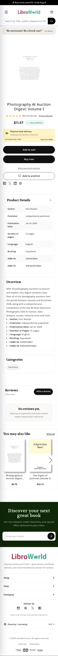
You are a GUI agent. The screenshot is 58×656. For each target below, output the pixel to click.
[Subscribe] (51, 536)
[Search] (52, 21)
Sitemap (22, 644)
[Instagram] (18, 608)
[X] (9, 183)
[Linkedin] (15, 183)
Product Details (18, 200)
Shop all (51, 434)
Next (50, 460)
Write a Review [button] (45, 116)
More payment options (29, 168)
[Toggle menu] (6, 12)
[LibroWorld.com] (29, 556)
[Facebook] (4, 183)
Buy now (29, 159)
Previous (4, 460)
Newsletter (35, 644)
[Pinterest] (20, 183)
